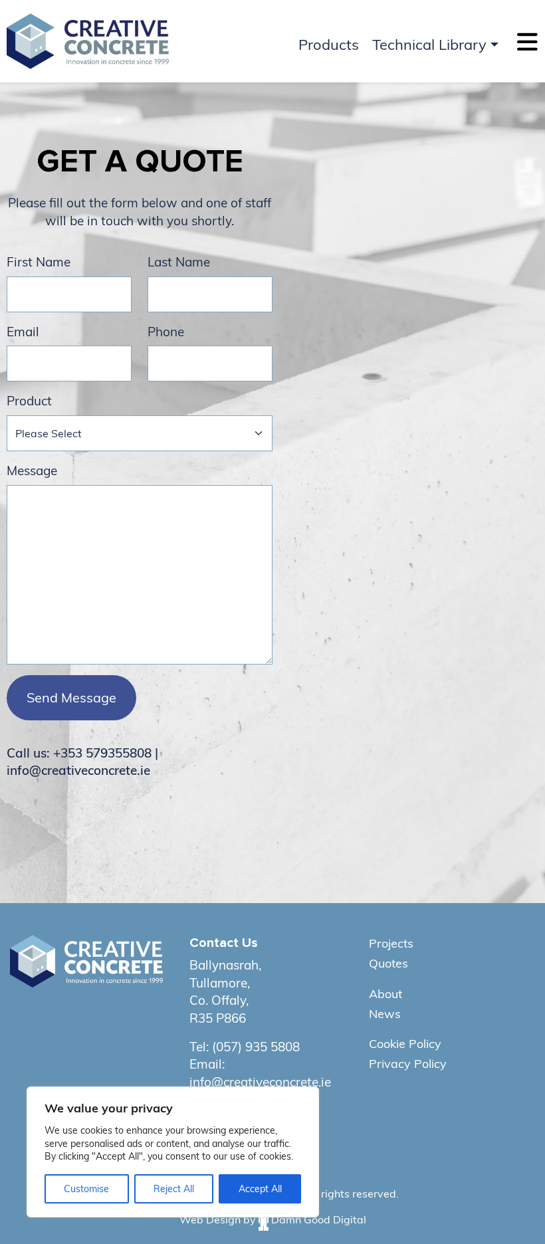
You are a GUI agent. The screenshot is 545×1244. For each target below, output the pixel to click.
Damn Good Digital (318, 1218)
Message (32, 470)
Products (328, 44)
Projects (391, 943)
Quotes (388, 963)
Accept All (260, 1189)
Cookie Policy (405, 1043)
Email (23, 332)
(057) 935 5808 (256, 1047)
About (385, 993)
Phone (166, 332)
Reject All (174, 1189)
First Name (38, 262)
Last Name (179, 262)
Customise (86, 1189)
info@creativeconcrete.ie (260, 1082)
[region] (173, 1152)
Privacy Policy (408, 1063)
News (385, 1013)
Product (29, 401)
